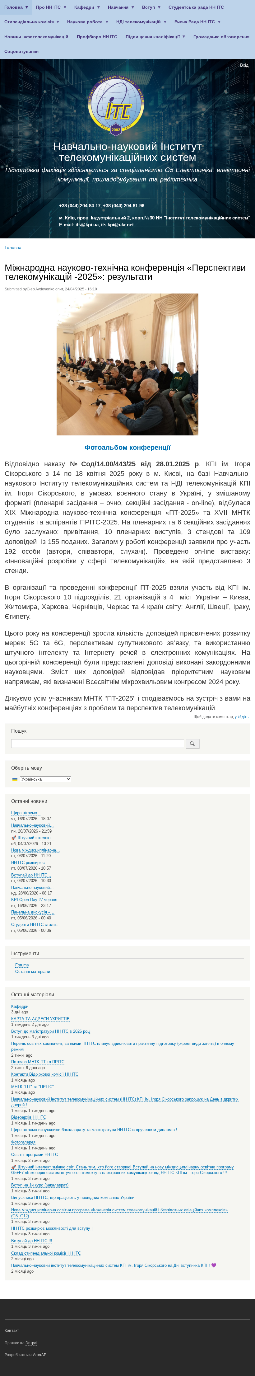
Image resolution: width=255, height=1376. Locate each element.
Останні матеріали (32, 971)
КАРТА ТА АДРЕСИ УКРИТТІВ (40, 1019)
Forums (22, 965)
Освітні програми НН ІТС (34, 1154)
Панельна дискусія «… (32, 912)
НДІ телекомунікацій (136, 24)
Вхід (244, 65)
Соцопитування (21, 51)
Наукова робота (83, 24)
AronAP (39, 1355)
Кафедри (82, 10)
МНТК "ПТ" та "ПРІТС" (32, 1086)
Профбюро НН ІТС (97, 37)
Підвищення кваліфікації (150, 39)
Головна (11, 10)
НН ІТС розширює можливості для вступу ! (52, 1228)
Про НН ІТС (46, 10)
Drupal (31, 1343)
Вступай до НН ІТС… (31, 875)
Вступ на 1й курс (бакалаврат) (39, 1185)
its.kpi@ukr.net (117, 224)
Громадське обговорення (221, 37)
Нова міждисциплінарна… (35, 850)
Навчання (116, 10)
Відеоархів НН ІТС (28, 1117)
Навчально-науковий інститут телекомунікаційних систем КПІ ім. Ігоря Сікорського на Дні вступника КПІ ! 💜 (113, 1265)
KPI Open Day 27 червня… (36, 899)
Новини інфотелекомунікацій (36, 37)
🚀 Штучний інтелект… (33, 837)
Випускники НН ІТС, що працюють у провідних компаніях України (72, 1197)
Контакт (12, 1330)
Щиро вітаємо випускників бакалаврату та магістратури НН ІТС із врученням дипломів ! (94, 1129)
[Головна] (116, 107)
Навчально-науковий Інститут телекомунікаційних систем (127, 151)
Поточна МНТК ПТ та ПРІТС (37, 1061)
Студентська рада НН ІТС (196, 7)
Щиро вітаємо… (26, 812)
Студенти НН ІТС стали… (35, 924)
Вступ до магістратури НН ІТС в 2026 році (50, 1031)
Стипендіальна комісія (27, 24)
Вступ (146, 10)
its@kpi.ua (87, 224)
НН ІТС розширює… (30, 862)
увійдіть (241, 717)
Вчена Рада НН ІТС (192, 24)
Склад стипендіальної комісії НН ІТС (46, 1253)
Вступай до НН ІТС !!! (31, 1240)
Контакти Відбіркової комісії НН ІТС (44, 1074)
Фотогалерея (23, 1142)
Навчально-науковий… (32, 825)
